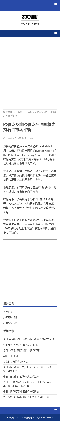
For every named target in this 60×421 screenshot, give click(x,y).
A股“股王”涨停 (10, 356)
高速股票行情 (10, 322)
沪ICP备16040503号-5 (43, 417)
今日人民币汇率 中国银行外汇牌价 (21, 391)
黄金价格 (8, 311)
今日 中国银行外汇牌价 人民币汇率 (21, 350)
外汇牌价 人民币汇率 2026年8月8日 (22, 344)
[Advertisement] (30, 71)
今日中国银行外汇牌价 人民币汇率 (21, 376)
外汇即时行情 (10, 317)
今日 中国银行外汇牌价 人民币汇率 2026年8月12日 (30, 339)
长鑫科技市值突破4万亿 (15, 361)
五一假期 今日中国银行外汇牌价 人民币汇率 (26, 397)
